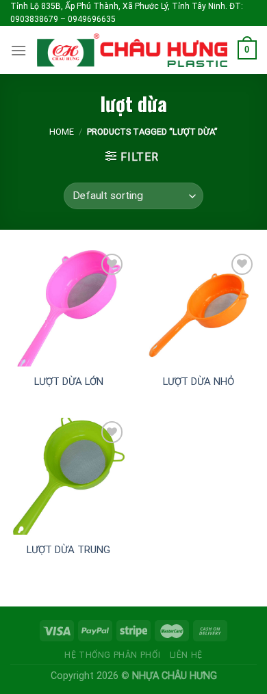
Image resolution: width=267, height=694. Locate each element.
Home (61, 131)
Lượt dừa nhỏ (198, 381)
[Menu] (18, 50)
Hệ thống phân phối (112, 655)
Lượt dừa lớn (68, 381)
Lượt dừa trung (68, 550)
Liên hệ (186, 655)
